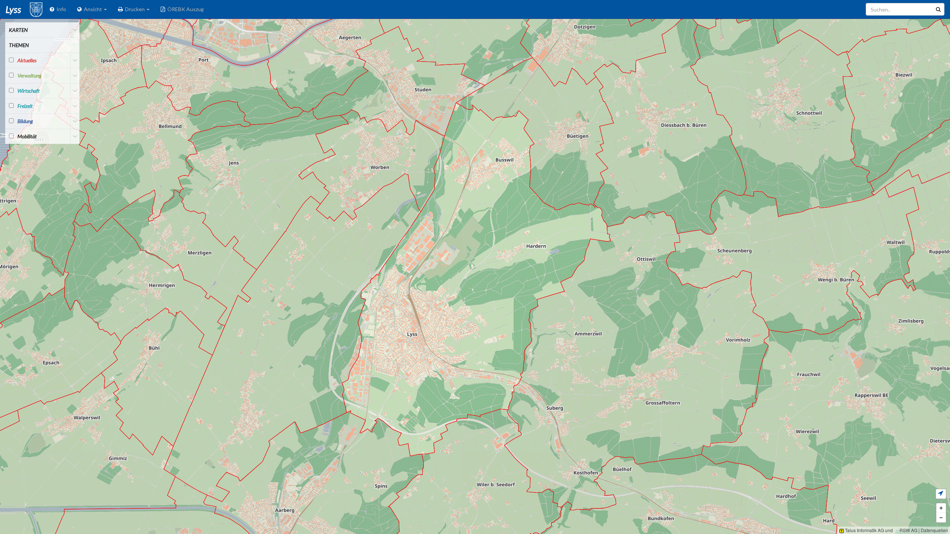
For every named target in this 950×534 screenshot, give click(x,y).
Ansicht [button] (92, 9)
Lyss (13, 9)
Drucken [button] (134, 9)
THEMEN (19, 45)
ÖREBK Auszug (184, 9)
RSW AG (907, 530)
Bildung (25, 121)
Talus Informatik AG (864, 530)
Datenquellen (934, 530)
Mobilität (27, 136)
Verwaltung (29, 75)
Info (60, 9)
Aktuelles (26, 60)
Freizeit (25, 106)
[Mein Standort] (941, 494)
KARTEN (18, 30)
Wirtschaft (28, 91)
